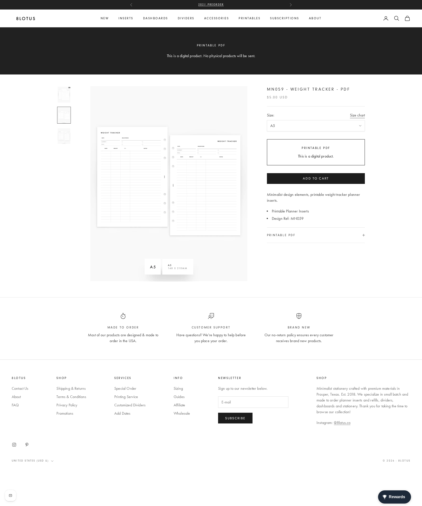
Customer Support (211, 327)
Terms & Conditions (71, 396)
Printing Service (126, 396)
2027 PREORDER (211, 4)
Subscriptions (284, 18)
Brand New (299, 327)
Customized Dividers (130, 405)
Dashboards (155, 18)
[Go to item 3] (64, 136)
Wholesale (182, 413)
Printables (249, 18)
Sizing (178, 388)
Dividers (186, 18)
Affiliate (179, 405)
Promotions (64, 413)
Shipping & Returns (71, 388)
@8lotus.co (342, 422)
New (105, 18)
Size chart (357, 115)
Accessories (216, 18)
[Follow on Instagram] (14, 444)
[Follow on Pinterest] (26, 444)
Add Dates (122, 413)
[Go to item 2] (64, 115)
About (315, 18)
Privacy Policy (66, 405)
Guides (179, 396)
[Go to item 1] (64, 94)
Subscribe (235, 418)
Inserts (125, 18)
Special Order (125, 388)
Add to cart (316, 178)
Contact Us (20, 388)
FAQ (15, 405)
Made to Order (123, 327)
